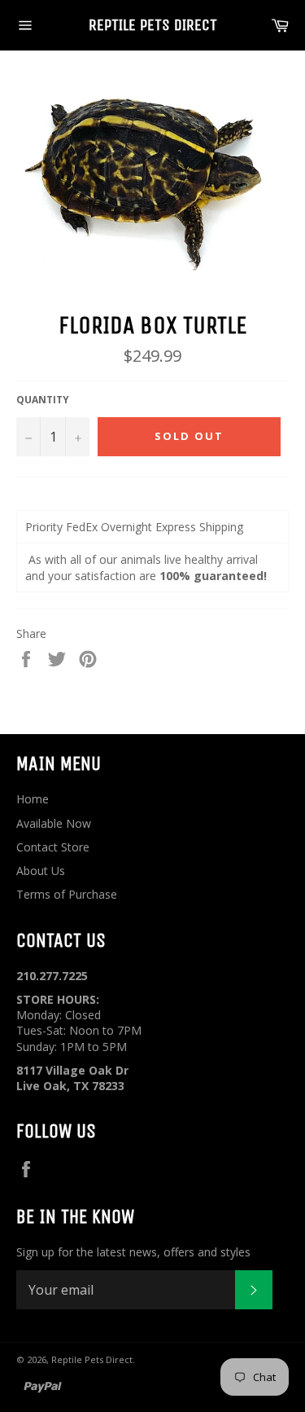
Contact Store (52, 847)
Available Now (53, 823)
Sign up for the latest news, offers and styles (133, 1252)
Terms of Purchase (66, 894)
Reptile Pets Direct (153, 24)
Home (32, 799)
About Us (40, 870)
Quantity (42, 400)
